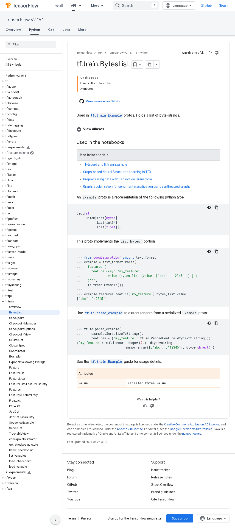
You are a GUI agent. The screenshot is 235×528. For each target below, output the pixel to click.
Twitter (72, 492)
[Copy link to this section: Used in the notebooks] (128, 142)
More (95, 5)
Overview (13, 30)
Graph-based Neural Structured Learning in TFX (117, 172)
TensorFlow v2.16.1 (25, 20)
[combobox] (136, 5)
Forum (72, 477)
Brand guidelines (163, 492)
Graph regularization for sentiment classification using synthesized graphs (136, 186)
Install (58, 5)
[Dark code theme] (209, 207)
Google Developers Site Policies (191, 429)
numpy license (191, 433)
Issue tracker (160, 470)
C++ (51, 30)
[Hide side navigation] (55, 519)
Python (34, 30)
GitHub (206, 5)
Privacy (86, 518)
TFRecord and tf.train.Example (105, 164)
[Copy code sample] (216, 207)
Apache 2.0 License (130, 429)
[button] (30, 81)
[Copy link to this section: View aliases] (108, 129)
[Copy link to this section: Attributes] (97, 374)
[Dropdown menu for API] (81, 5)
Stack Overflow (162, 484)
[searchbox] (31, 44)
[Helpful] (209, 52)
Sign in (224, 5)
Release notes (161, 477)
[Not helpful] (216, 52)
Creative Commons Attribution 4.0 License (191, 424)
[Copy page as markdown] (149, 64)
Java (66, 30)
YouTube (73, 499)
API (73, 5)
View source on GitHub (104, 101)
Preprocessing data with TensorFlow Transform (117, 179)
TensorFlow (84, 52)
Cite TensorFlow (162, 499)
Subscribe (180, 518)
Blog (70, 470)
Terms (72, 518)
